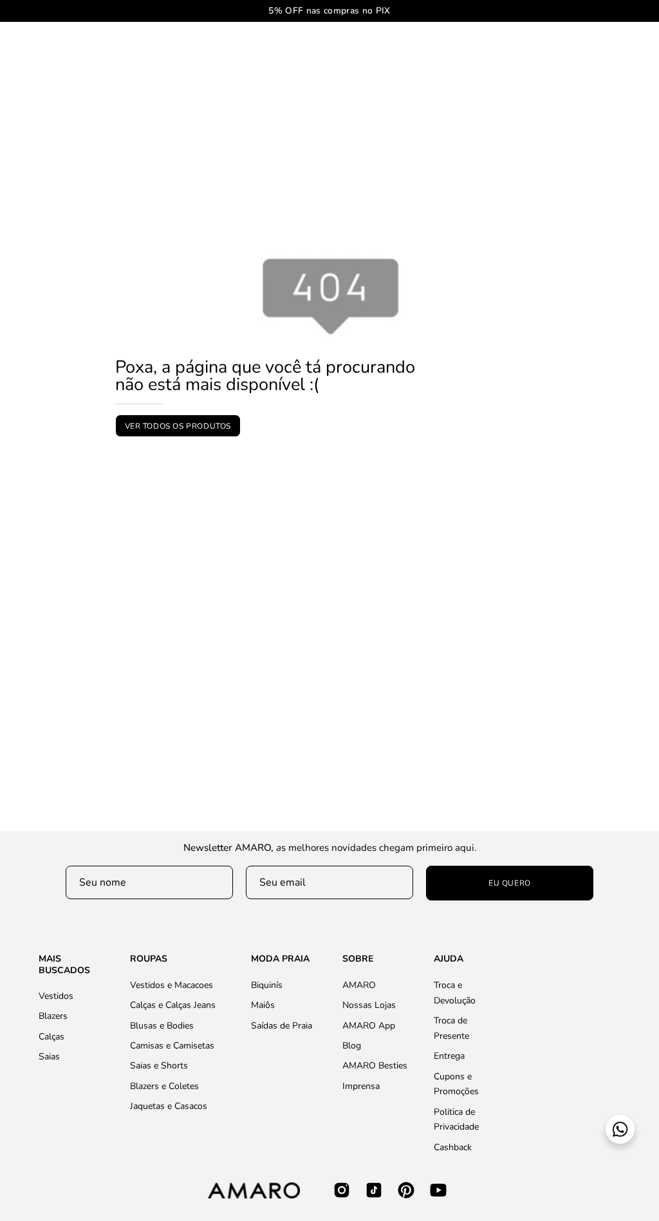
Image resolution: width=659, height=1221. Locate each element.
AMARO (359, 985)
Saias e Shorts (159, 1065)
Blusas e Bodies (162, 1025)
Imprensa (361, 1085)
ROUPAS (148, 959)
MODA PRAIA (280, 959)
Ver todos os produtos (178, 426)
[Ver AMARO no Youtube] (438, 1190)
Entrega (449, 1056)
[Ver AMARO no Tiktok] (374, 1190)
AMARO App (368, 1025)
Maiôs (263, 1005)
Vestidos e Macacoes (171, 985)
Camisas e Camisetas (172, 1045)
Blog (351, 1045)
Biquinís (267, 985)
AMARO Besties (374, 1065)
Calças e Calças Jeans (173, 1005)
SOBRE (357, 959)
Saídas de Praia (281, 1025)
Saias (49, 1056)
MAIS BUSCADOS (64, 964)
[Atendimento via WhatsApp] (620, 1129)
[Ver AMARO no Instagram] (342, 1190)
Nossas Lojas (369, 1005)
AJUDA (448, 959)
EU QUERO (509, 883)
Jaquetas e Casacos (168, 1106)
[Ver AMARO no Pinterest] (406, 1190)
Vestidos (56, 996)
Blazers (53, 1016)
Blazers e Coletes (164, 1085)
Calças (51, 1036)
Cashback (453, 1147)
